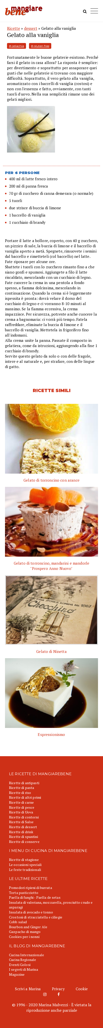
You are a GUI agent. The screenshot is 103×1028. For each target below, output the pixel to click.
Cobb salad (18, 921)
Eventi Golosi (19, 964)
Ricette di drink (21, 831)
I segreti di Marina (23, 969)
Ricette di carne (21, 802)
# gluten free (40, 46)
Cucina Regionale (22, 959)
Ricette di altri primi (25, 797)
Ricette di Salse (21, 821)
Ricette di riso (20, 792)
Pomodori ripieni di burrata (30, 887)
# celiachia (16, 46)
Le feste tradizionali (25, 869)
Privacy (58, 988)
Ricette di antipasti (24, 782)
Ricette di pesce (21, 807)
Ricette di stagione (24, 859)
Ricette (13, 28)
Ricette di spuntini (23, 836)
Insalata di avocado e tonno (31, 912)
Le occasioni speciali (25, 864)
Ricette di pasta (21, 787)
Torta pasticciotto (23, 892)
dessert (30, 28)
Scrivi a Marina (28, 988)
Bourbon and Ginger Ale (28, 926)
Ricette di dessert (23, 826)
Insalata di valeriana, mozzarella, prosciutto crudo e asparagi (50, 905)
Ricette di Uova (21, 812)
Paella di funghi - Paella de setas (34, 897)
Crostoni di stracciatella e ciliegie (35, 917)
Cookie (82, 988)
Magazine (16, 974)
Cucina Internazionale (26, 954)
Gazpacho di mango (24, 931)
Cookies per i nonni (24, 936)
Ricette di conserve (24, 841)
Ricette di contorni (24, 817)
